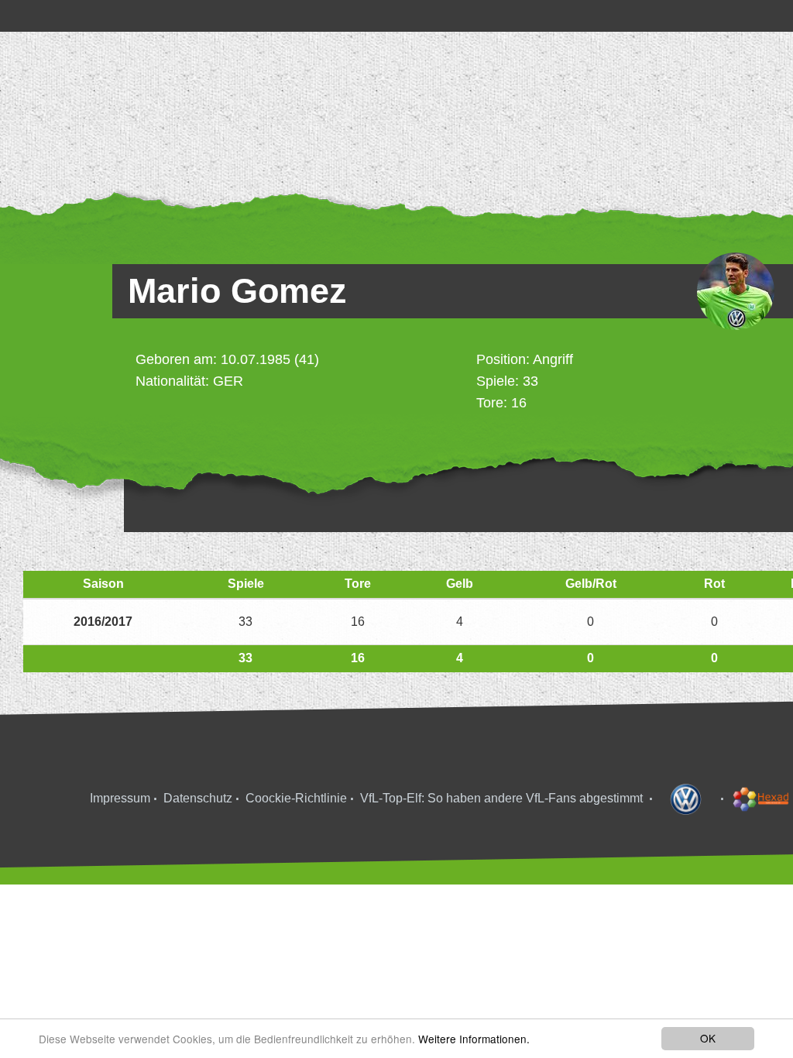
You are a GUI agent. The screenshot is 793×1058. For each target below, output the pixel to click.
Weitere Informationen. (474, 1038)
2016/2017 (103, 621)
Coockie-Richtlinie (296, 798)
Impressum (120, 798)
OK (708, 1038)
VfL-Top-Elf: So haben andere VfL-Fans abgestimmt (501, 798)
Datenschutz (197, 798)
